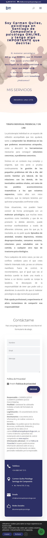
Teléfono (16, 466)
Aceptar (7, 534)
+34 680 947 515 (19, 470)
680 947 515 (12, 2)
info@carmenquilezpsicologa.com (24, 431)
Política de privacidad (26, 383)
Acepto (23, 383)
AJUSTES (29, 530)
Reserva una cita (23, 100)
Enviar (33, 389)
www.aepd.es (24, 438)
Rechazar (18, 534)
